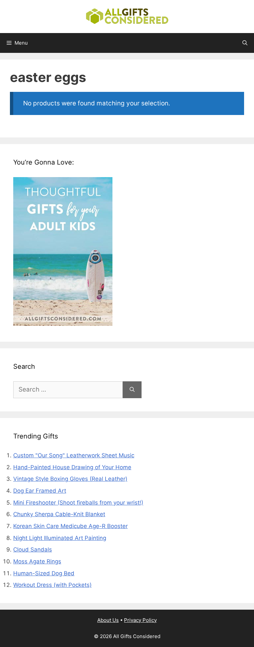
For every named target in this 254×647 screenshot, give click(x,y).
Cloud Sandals (32, 549)
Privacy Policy (140, 620)
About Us (108, 620)
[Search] (132, 389)
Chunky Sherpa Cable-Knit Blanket (59, 514)
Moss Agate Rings (37, 561)
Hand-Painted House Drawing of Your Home (72, 467)
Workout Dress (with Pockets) (52, 585)
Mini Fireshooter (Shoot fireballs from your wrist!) (78, 502)
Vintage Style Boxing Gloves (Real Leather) (70, 479)
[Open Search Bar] (245, 43)
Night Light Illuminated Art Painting (59, 538)
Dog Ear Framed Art (39, 490)
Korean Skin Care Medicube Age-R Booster (70, 526)
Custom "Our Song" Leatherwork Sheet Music (73, 455)
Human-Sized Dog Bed (43, 573)
